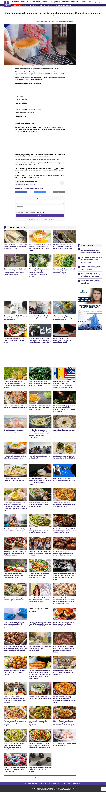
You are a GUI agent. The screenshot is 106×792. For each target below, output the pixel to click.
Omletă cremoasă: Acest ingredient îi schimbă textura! (14, 479)
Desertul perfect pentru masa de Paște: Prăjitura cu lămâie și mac (40, 697)
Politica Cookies (42, 783)
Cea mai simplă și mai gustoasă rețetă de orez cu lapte (63, 431)
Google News (31, 184)
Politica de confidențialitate (30, 783)
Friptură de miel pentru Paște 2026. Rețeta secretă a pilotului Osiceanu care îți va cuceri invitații (63, 649)
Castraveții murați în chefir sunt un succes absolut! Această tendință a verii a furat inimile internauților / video (15, 271)
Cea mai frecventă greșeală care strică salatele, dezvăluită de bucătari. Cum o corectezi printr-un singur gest (64, 408)
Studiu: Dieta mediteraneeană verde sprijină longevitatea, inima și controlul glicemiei (40, 383)
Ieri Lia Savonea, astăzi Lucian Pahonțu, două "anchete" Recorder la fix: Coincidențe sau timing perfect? (90, 275)
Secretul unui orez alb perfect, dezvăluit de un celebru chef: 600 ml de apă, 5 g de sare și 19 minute (40, 481)
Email (60, 192)
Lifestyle (35, 9)
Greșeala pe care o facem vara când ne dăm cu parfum (14, 431)
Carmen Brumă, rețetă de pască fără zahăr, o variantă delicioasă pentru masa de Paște (39, 599)
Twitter (41, 192)
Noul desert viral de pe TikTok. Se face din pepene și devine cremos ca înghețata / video (15, 246)
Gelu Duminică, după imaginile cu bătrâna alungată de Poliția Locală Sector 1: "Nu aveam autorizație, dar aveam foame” (90, 251)
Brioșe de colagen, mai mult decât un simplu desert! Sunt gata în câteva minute (15, 769)
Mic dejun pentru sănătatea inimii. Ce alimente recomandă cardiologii (63, 672)
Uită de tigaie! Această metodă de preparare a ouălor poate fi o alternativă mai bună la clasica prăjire (40, 247)
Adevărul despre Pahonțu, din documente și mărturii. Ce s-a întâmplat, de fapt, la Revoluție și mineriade (46, 5)
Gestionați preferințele (54, 783)
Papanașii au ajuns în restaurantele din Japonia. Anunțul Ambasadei (62, 340)
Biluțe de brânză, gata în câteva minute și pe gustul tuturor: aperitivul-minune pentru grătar (64, 723)
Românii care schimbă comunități (71, 1)
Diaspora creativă (55, 1)
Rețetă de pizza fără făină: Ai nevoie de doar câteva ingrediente (15, 407)
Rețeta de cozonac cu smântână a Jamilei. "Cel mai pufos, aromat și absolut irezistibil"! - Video (40, 624)
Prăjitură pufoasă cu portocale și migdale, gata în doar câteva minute (15, 458)
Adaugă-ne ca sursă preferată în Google (44, 21)
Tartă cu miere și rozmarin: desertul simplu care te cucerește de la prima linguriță (64, 504)
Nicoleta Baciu (55, 16)
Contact (63, 783)
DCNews (8, 4)
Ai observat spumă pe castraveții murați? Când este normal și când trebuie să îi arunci (64, 318)
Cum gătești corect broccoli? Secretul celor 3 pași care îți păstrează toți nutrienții (13, 575)
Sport (41, 3)
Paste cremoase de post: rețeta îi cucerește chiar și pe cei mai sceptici (15, 723)
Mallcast (54, 3)
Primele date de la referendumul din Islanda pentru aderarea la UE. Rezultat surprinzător (90, 268)
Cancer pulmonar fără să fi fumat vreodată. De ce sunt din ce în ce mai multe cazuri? (15, 318)
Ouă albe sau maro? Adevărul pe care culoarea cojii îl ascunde (15, 530)
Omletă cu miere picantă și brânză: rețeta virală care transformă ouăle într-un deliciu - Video (64, 699)
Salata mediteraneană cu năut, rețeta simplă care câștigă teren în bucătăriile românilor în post (39, 745)
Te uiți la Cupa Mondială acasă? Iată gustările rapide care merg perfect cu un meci (39, 407)
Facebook (22, 192)
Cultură (90, 1)
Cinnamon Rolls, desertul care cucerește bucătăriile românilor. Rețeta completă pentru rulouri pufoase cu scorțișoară (64, 600)
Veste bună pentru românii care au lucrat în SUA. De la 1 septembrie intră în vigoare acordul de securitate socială (64, 384)
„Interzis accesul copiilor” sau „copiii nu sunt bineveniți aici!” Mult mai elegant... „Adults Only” (40, 340)
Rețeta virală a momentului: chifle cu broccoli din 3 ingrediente (38, 723)
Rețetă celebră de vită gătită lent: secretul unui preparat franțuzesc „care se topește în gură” (64, 531)
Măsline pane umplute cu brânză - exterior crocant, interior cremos (15, 672)
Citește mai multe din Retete (40, 777)
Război (29, 1)
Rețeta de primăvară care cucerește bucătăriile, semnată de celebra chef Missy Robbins (40, 531)
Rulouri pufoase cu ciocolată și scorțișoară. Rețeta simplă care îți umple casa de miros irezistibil (15, 648)
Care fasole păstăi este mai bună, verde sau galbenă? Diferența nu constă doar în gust (64, 271)
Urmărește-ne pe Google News (66, 21)
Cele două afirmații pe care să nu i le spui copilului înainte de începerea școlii (40, 648)
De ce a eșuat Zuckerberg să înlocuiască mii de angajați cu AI (64, 479)
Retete (39, 9)
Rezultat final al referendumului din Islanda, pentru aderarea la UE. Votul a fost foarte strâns (91, 282)
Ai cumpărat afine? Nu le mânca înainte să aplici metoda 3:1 (39, 317)
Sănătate (84, 1)
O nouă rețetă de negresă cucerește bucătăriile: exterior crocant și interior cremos (63, 553)
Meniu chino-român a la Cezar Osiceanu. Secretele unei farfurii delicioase (64, 458)
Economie (45, 1)
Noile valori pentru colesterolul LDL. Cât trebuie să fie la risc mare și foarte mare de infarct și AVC (15, 625)
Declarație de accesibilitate (74, 783)
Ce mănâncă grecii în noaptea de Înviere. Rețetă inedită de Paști (15, 599)
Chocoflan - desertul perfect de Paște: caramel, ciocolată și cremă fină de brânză (63, 624)
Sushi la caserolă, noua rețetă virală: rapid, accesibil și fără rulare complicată (38, 504)
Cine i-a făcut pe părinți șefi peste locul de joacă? (40, 457)
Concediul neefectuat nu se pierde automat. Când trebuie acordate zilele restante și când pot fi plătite (64, 576)
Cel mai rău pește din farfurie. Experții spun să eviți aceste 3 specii (14, 340)
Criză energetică (37, 1)
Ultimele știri (15, 1)
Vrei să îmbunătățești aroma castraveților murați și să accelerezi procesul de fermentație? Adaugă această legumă (38, 272)
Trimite (40, 215)
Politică (23, 1)
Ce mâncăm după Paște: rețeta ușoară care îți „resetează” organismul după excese (39, 575)
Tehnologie (47, 3)
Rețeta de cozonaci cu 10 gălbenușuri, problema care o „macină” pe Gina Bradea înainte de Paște (15, 699)
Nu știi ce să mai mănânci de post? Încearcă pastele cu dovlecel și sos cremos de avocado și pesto (14, 746)
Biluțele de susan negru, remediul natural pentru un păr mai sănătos (40, 769)
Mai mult (62, 3)
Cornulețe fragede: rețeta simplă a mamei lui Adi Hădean (64, 744)
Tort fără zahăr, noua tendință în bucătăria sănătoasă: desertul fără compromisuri (15, 553)
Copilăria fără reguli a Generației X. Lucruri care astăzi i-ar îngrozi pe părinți (40, 553)
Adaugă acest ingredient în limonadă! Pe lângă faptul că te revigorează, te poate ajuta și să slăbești (14, 384)
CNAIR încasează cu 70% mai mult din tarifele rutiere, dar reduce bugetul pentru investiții (63, 246)
